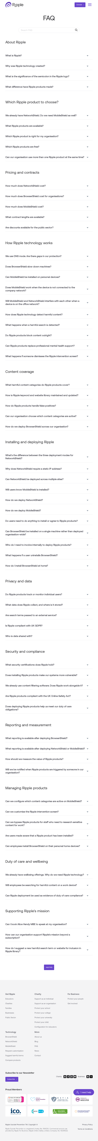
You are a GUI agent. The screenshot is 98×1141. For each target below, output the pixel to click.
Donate (79, 5)
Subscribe (11, 1079)
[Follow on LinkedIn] (64, 1076)
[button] (49, 54)
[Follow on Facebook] (68, 1076)
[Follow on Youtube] (75, 1076)
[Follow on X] (91, 1076)
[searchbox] (49, 30)
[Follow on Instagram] (71, 1076)
